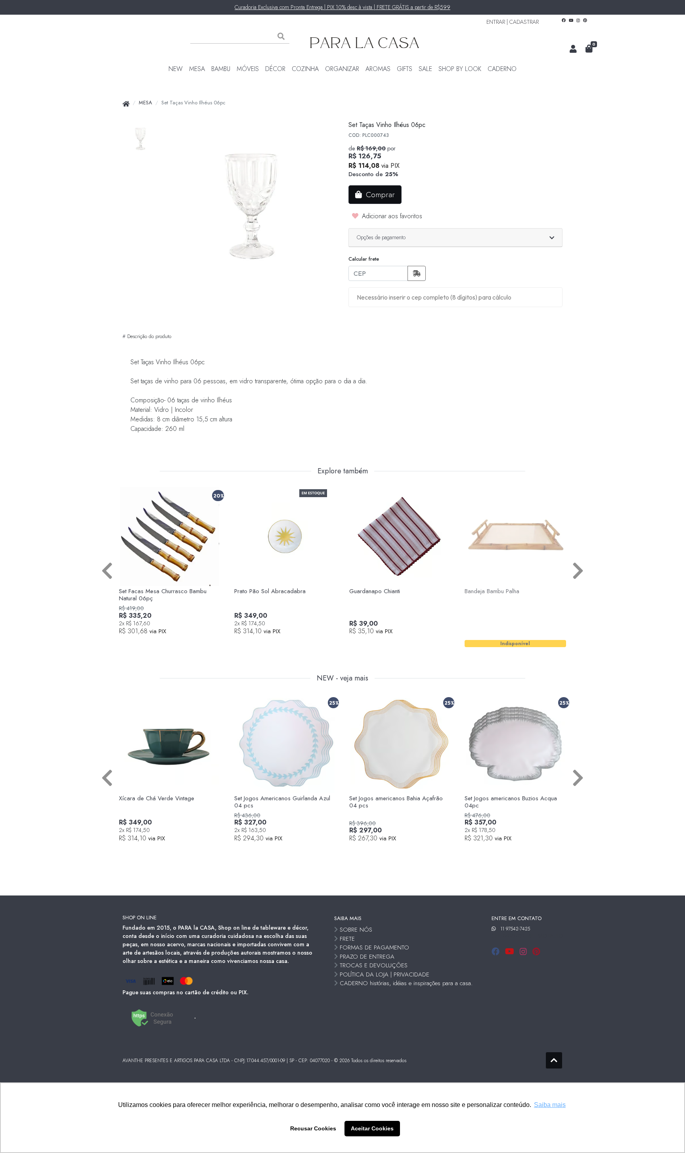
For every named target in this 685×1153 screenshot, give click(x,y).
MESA (197, 68)
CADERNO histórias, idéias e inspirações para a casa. (406, 983)
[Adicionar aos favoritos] (129, 494)
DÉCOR (275, 68)
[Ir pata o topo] (554, 1060)
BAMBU (220, 68)
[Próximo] (578, 570)
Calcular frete (363, 259)
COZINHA (305, 68)
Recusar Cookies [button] (313, 1128)
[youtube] (511, 951)
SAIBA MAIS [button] (348, 918)
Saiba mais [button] (550, 1104)
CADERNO (502, 68)
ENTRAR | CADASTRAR (512, 22)
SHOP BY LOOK (459, 68)
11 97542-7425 (515, 928)
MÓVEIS (248, 68)
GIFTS (404, 68)
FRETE (347, 938)
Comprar (174, 644)
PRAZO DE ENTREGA (367, 956)
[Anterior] (107, 570)
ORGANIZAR (342, 68)
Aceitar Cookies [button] (372, 1128)
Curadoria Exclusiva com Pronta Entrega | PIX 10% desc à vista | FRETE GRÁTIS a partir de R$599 (342, 7)
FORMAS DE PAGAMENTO (374, 947)
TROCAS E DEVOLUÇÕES (374, 965)
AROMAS (377, 68)
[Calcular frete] (417, 273)
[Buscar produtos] (281, 36)
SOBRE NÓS (356, 929)
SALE (425, 68)
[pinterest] (536, 951)
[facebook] (497, 951)
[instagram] (524, 951)
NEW (175, 68)
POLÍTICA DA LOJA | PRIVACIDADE (384, 974)
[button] (573, 49)
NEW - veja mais (342, 678)
